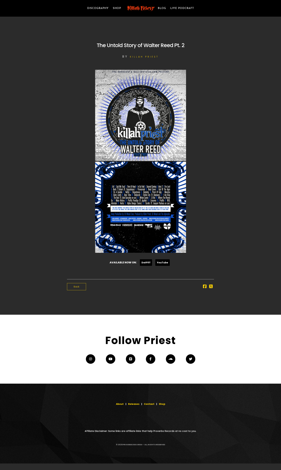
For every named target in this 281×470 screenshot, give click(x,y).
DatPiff (145, 262)
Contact (149, 404)
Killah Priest (144, 56)
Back (76, 286)
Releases (133, 404)
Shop (162, 404)
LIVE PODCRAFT (182, 8)
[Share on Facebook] (205, 287)
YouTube (162, 262)
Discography (98, 8)
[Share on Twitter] (211, 287)
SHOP (117, 8)
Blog (162, 8)
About (120, 404)
